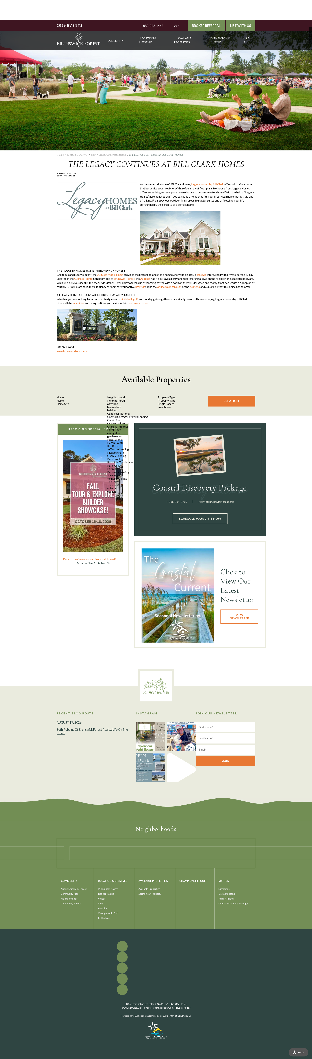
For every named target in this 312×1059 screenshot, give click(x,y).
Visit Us (246, 40)
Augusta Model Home (110, 274)
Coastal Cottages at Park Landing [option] (127, 416)
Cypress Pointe (83, 278)
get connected (226, 893)
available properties (182, 40)
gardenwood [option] (114, 436)
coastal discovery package (233, 903)
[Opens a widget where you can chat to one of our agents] (298, 1052)
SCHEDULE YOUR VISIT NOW (200, 518)
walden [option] (111, 491)
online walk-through (169, 286)
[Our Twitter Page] (310, 31)
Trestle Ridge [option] (115, 485)
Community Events (71, 903)
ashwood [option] (112, 403)
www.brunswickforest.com (72, 351)
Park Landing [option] (115, 459)
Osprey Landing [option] (116, 455)
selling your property (149, 893)
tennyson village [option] (117, 478)
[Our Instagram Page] (310, 36)
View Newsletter (239, 616)
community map (70, 893)
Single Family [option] (166, 403)
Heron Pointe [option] (115, 442)
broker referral (206, 26)
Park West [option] (113, 465)
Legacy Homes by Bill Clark (207, 184)
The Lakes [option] (113, 481)
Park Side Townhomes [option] (120, 462)
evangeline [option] (113, 433)
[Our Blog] (310, 39)
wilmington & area (108, 888)
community (115, 40)
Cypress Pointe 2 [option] (117, 426)
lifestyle (201, 274)
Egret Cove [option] (114, 429)
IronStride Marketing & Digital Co (175, 1015)
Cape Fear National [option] (118, 413)
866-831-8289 (178, 501)
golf (135, 299)
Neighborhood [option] (116, 400)
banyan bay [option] (114, 407)
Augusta (145, 278)
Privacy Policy (182, 1007)
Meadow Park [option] (115, 452)
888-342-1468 (153, 26)
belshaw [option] (112, 410)
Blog (100, 903)
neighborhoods (69, 898)
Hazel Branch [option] (115, 439)
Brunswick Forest (124, 278)
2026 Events (70, 25)
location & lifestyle (147, 40)
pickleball (126, 299)
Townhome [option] (164, 407)
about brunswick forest (73, 888)
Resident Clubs (106, 893)
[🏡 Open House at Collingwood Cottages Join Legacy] (150, 767)
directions (223, 888)
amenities (78, 303)
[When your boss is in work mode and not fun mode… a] (181, 767)
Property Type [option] (166, 400)
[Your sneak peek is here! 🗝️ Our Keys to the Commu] (150, 736)
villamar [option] (112, 488)
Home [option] (60, 400)
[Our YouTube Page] (310, 34)
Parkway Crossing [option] (118, 472)
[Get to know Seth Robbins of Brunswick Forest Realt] (181, 736)
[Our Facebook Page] (310, 28)
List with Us (240, 26)
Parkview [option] (112, 468)
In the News (104, 918)
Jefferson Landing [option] (118, 449)
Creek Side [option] (113, 420)
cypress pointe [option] (116, 423)
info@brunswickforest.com (218, 501)
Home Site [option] (63, 403)
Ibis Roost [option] (113, 446)
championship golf (220, 40)
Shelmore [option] (112, 475)
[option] (93, 503)
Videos (101, 898)
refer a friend (226, 898)
